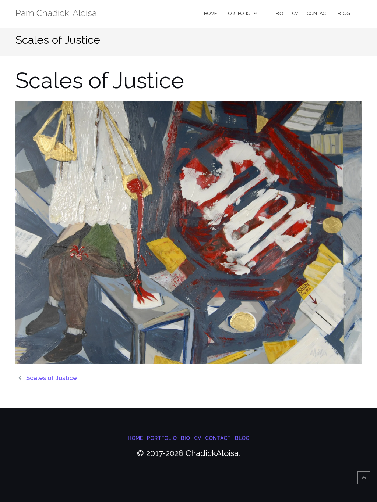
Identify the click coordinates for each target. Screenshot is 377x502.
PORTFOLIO (162, 438)
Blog (344, 13)
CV (295, 13)
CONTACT (218, 438)
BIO (185, 438)
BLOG (242, 438)
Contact (318, 13)
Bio (279, 13)
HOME (135, 438)
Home (210, 13)
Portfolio (238, 13)
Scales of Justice (51, 377)
